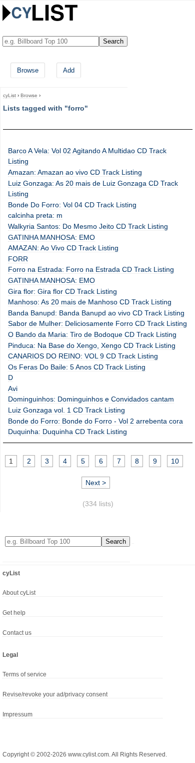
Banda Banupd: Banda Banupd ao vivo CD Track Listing (96, 313)
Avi (13, 389)
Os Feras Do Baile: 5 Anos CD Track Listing (77, 367)
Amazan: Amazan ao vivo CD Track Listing (75, 172)
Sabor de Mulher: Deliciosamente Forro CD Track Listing (97, 323)
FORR (18, 259)
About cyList (19, 592)
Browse (27, 70)
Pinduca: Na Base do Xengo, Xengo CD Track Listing (92, 345)
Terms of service (24, 674)
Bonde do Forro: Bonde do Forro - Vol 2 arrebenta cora (95, 421)
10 (175, 461)
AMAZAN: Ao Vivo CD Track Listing (63, 248)
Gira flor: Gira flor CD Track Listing (62, 291)
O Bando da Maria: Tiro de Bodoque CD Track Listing (92, 334)
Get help (14, 612)
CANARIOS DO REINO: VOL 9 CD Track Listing (83, 356)
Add (68, 70)
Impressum (17, 714)
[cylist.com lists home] (40, 12)
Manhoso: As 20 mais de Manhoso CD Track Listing (90, 302)
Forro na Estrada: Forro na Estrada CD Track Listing (91, 269)
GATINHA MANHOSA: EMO (51, 237)
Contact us (17, 632)
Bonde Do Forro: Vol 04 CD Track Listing (72, 205)
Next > (96, 483)
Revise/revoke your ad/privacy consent (55, 694)
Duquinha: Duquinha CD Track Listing (67, 432)
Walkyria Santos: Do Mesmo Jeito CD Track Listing (88, 226)
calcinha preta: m (35, 215)
